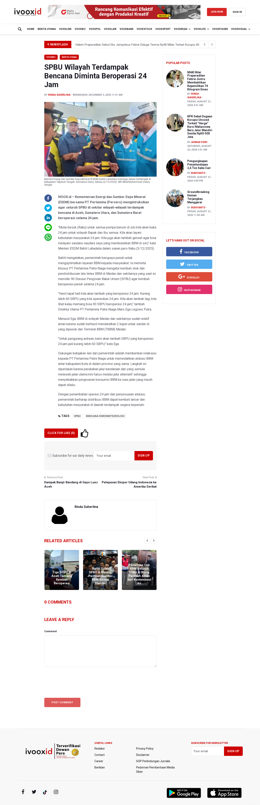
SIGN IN (237, 12)
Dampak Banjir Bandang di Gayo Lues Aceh (71, 484)
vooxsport (163, 29)
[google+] (45, 792)
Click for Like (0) (61, 433)
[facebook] (23, 792)
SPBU (77, 416)
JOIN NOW (217, 11)
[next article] (204, 44)
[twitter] (34, 792)
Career (98, 761)
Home (30, 29)
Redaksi (99, 748)
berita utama (47, 29)
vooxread (180, 29)
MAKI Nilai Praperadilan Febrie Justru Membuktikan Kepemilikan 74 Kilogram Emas (197, 81)
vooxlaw (110, 29)
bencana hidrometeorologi (105, 416)
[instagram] (56, 792)
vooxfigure (220, 29)
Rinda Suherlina (59, 94)
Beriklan (99, 767)
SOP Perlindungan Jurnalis (153, 761)
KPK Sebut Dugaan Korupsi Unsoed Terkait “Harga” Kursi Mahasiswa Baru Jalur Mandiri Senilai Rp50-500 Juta (199, 126)
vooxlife (200, 29)
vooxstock (144, 29)
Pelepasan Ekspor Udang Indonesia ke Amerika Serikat (129, 484)
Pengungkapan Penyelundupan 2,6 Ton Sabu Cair (199, 164)
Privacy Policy (145, 748)
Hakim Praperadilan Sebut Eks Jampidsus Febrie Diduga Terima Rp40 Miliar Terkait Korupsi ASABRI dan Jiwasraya (151, 45)
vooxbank (126, 29)
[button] (48, 198)
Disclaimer (143, 754)
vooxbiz (80, 29)
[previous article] (212, 44)
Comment (50, 631)
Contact (99, 754)
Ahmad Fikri (199, 142)
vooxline (65, 29)
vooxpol (95, 29)
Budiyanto (198, 173)
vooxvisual (239, 29)
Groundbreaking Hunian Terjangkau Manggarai (198, 197)
